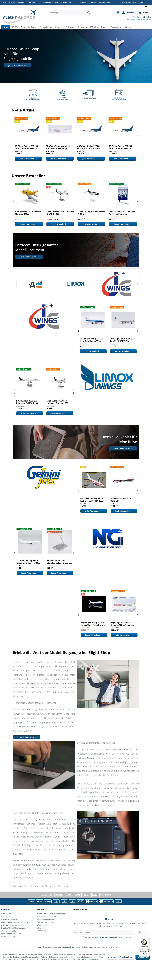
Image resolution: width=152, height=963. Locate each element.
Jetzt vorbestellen (26, 158)
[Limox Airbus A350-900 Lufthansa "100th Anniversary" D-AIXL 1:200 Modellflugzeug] (60, 194)
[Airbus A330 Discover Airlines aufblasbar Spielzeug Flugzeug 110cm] (122, 194)
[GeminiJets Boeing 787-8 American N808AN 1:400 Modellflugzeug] (122, 479)
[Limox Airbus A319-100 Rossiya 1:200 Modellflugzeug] (28, 381)
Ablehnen (112, 957)
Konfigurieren (142, 957)
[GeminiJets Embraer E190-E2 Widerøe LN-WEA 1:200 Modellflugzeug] (92, 479)
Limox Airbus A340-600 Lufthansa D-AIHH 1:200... (88, 213)
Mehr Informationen (90, 959)
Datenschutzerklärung (143, 20)
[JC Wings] (35, 284)
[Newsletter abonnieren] (140, 932)
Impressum (41, 931)
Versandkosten (70, 947)
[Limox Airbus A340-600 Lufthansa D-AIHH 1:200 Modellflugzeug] (91, 194)
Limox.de (12, 931)
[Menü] (148, 939)
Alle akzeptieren (126, 957)
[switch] (144, 954)
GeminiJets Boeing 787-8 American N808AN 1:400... (120, 500)
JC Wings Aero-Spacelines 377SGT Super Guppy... (57, 147)
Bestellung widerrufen (142, 17)
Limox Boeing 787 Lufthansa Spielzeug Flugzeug (27, 213)
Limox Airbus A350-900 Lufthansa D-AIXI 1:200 (55, 402)
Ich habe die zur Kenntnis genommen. (111, 937)
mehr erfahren (27, 737)
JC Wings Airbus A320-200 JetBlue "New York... (120, 147)
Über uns (40, 928)
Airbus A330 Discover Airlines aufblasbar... (122, 213)
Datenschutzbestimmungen (106, 937)
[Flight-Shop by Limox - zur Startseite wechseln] (19, 17)
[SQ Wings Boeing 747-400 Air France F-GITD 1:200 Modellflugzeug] (92, 603)
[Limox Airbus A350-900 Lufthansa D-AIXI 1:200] (58, 381)
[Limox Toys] (76, 284)
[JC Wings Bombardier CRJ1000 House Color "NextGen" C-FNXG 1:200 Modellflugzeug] (92, 319)
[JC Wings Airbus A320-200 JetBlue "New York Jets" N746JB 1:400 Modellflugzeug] (122, 129)
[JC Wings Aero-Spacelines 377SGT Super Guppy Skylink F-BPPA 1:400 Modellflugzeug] (59, 129)
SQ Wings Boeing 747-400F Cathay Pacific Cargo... (121, 624)
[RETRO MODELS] (116, 284)
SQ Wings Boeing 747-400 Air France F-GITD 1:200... (92, 624)
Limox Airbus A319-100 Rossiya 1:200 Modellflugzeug (25, 402)
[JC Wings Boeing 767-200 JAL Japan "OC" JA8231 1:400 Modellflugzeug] (122, 319)
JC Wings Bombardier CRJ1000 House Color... (89, 340)
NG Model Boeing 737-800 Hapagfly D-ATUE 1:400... (56, 562)
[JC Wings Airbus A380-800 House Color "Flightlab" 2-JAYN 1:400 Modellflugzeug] (90, 129)
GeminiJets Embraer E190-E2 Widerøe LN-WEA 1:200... (92, 500)
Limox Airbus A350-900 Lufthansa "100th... (56, 213)
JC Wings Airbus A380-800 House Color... (88, 147)
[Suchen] (88, 12)
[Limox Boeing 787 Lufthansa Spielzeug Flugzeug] (28, 194)
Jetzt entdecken (17, 65)
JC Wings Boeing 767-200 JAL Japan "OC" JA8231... (121, 340)
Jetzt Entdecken (29, 256)
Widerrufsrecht (43, 925)
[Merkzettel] (117, 12)
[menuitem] (70, 12)
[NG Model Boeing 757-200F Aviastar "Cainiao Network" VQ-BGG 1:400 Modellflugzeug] (28, 541)
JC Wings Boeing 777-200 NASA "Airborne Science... (26, 147)
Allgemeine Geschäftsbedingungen (51, 914)
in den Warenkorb (27, 224)
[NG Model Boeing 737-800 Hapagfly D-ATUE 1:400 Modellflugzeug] (58, 541)
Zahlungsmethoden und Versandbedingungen (46, 918)
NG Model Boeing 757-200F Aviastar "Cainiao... (27, 562)
